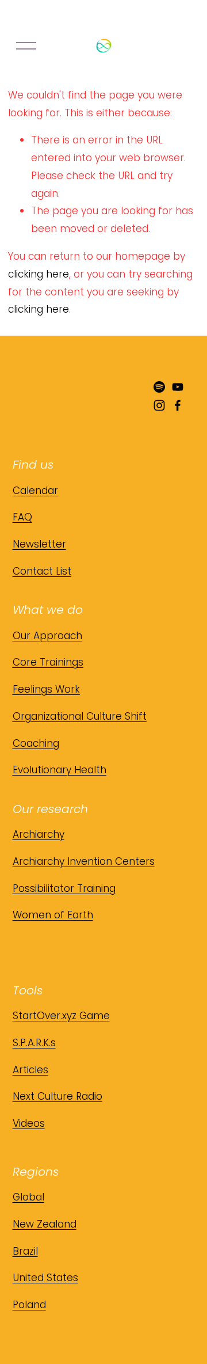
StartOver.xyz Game (61, 1016)
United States (45, 1278)
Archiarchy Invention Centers (84, 861)
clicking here (38, 274)
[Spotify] (159, 387)
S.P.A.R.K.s (34, 1043)
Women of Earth (53, 915)
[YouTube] (177, 387)
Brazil (25, 1251)
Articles (30, 1070)
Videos (29, 1123)
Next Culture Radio (57, 1096)
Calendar (35, 490)
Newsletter (39, 544)
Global (28, 1197)
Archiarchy (38, 834)
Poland (29, 1305)
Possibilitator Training (64, 888)
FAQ (22, 517)
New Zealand (44, 1224)
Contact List (42, 571)
